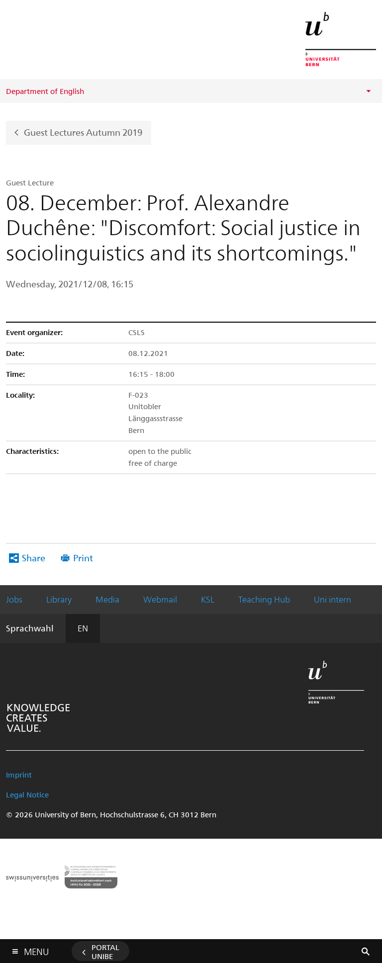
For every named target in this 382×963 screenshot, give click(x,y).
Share (33, 557)
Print (83, 557)
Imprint (19, 775)
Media (107, 599)
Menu (36, 950)
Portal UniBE (105, 951)
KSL (207, 599)
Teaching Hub (264, 599)
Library (59, 599)
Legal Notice (27, 794)
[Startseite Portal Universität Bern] (340, 39)
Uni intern (332, 599)
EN (83, 627)
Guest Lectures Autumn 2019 (83, 131)
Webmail (160, 599)
